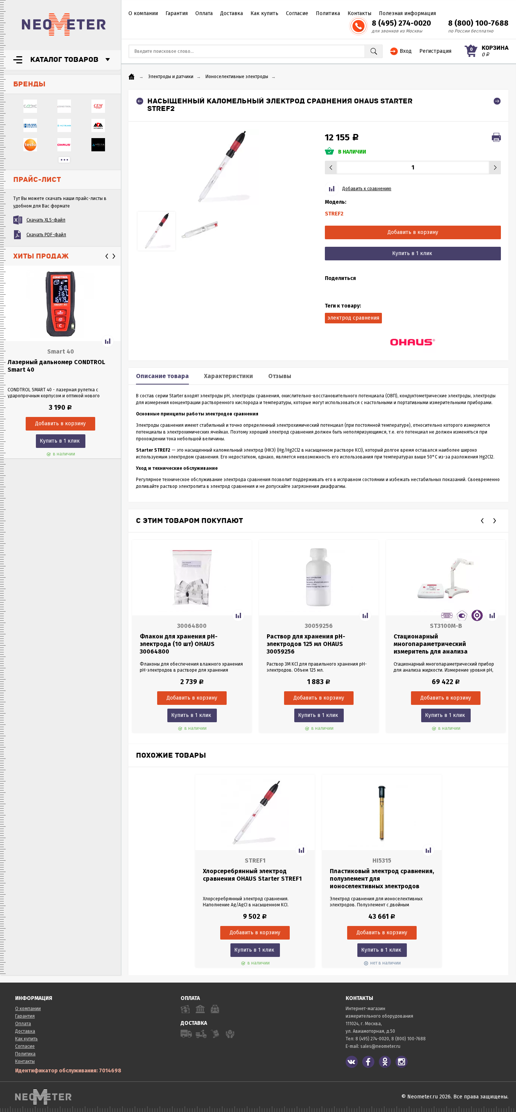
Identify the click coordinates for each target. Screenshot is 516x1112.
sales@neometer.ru (380, 1046)
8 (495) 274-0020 (401, 23)
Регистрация (435, 51)
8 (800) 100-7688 (478, 23)
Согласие (297, 13)
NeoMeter (64, 24)
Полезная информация (407, 13)
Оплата (204, 13)
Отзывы (279, 376)
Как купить (264, 13)
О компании (143, 13)
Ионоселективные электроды (236, 76)
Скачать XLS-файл (45, 220)
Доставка (231, 13)
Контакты (359, 13)
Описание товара (162, 376)
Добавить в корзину (413, 232)
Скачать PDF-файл (46, 234)
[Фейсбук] (368, 1062)
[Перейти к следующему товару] (497, 101)
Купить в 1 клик (60, 441)
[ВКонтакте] (352, 1062)
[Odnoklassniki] (385, 1062)
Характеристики (228, 376)
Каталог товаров (64, 59)
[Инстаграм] (401, 1062)
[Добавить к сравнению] (107, 341)
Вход (406, 51)
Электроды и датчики (170, 76)
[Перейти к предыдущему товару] (140, 101)
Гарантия (176, 13)
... (64, 160)
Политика (328, 13)
